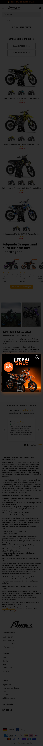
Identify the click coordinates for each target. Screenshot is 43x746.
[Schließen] (37, 357)
